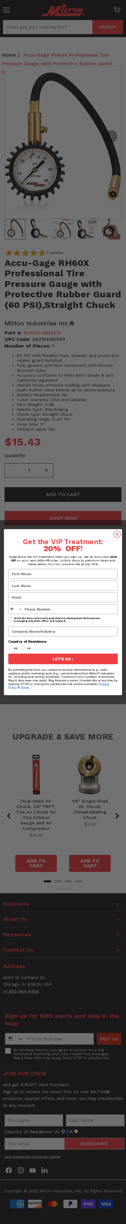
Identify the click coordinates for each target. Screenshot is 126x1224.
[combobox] (16, 609)
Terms (25, 687)
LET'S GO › (63, 658)
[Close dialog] (116, 534)
